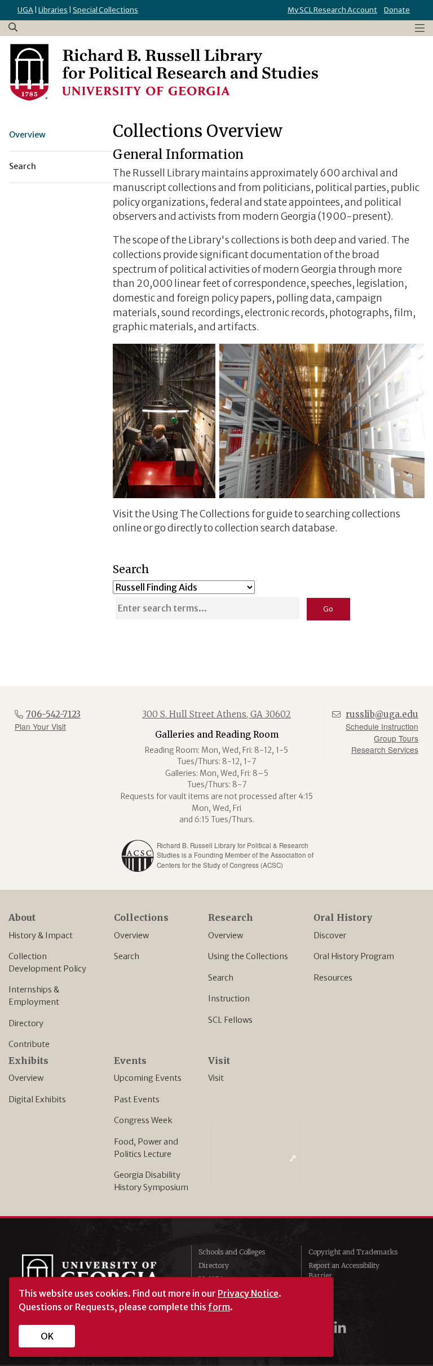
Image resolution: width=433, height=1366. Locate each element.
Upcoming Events (148, 1078)
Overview (131, 935)
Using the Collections (248, 956)
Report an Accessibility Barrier (343, 1270)
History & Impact (40, 935)
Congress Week (143, 1120)
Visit (216, 1078)
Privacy (320, 1289)
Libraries (53, 10)
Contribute (29, 1044)
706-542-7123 (53, 714)
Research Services (384, 749)
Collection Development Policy (47, 962)
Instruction (229, 999)
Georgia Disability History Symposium (151, 1181)
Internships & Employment (33, 995)
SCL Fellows (230, 1020)
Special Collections (105, 10)
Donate (397, 10)
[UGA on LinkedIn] (340, 1327)
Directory (25, 1023)
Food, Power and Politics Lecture (146, 1148)
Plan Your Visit (40, 726)
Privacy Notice (248, 1293)
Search (126, 956)
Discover (329, 935)
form (219, 1306)
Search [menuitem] (22, 166)
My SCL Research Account (332, 10)
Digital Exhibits (37, 1099)
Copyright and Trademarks (352, 1252)
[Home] (163, 72)
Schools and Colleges (231, 1252)
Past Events (137, 1099)
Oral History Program (353, 956)
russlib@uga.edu (382, 714)
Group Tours (396, 738)
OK (47, 1336)
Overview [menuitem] (27, 135)
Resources (332, 978)
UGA (25, 10)
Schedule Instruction (382, 726)
